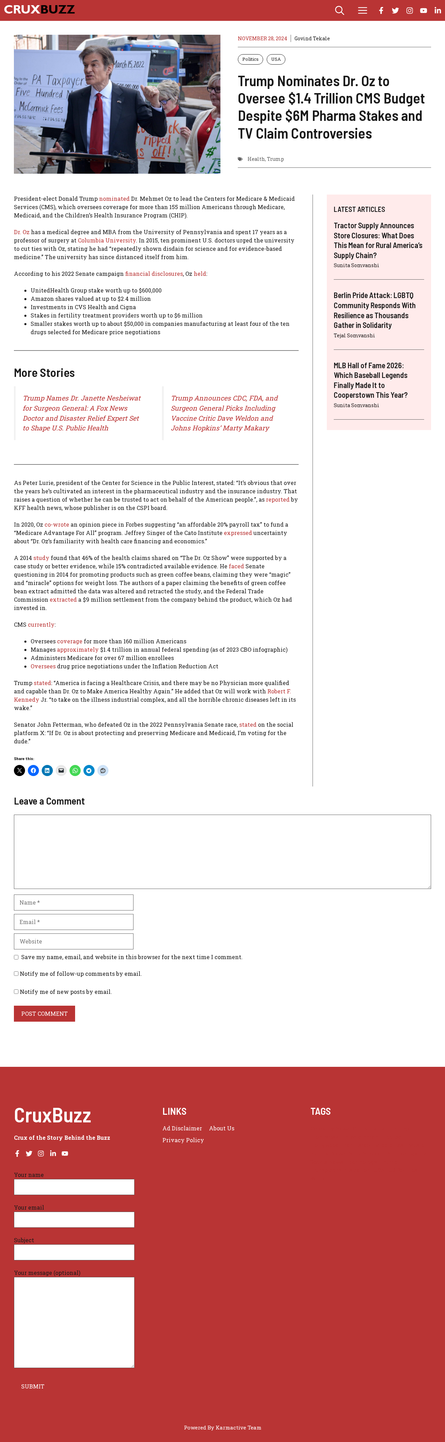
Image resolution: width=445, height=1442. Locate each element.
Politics (250, 59)
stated (42, 682)
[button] (339, 10)
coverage (69, 641)
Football (394, 1137)
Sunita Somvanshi (356, 265)
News (338, 1153)
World (318, 1178)
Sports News (326, 1162)
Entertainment (361, 1137)
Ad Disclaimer (182, 1128)
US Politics (402, 1170)
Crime (361, 1128)
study (40, 557)
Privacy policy (183, 1140)
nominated (114, 198)
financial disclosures (154, 273)
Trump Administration (340, 1170)
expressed (238, 532)
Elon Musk (324, 1137)
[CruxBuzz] (39, 10)
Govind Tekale (312, 38)
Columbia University (107, 240)
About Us (221, 1128)
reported (278, 499)
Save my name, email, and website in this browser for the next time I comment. (132, 957)
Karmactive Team (238, 1427)
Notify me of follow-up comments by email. (81, 973)
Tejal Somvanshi (354, 335)
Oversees (43, 666)
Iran (347, 1145)
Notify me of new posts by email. (66, 991)
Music (416, 1145)
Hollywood (324, 1145)
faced (236, 566)
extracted (63, 599)
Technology (361, 1162)
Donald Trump (390, 1128)
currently (41, 624)
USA (276, 59)
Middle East (389, 1145)
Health (256, 159)
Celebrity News (330, 1128)
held (200, 273)
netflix (319, 1153)
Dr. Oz (22, 232)
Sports (418, 1153)
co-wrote (56, 524)
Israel (363, 1145)
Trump (275, 159)
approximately (78, 649)
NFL (354, 1153)
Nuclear (373, 1153)
